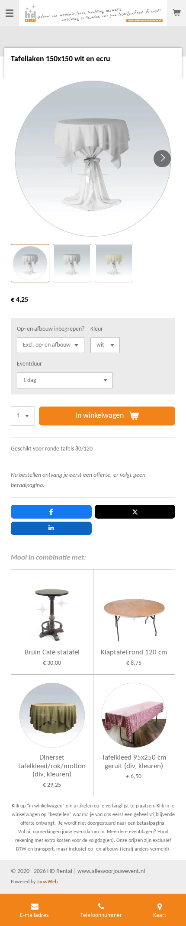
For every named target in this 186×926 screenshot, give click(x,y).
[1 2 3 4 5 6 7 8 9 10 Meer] (23, 416)
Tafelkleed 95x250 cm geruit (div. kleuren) (134, 762)
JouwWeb (47, 882)
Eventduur (29, 364)
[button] (30, 263)
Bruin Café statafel (52, 652)
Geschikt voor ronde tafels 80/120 (52, 449)
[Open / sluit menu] (9, 13)
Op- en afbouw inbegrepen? (50, 329)
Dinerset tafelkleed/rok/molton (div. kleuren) (52, 766)
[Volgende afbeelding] (162, 158)
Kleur (96, 329)
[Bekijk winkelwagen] (176, 13)
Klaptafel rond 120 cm (134, 652)
